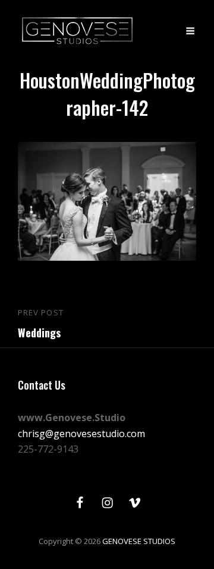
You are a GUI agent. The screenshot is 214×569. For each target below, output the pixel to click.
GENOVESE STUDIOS (138, 541)
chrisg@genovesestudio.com (81, 433)
